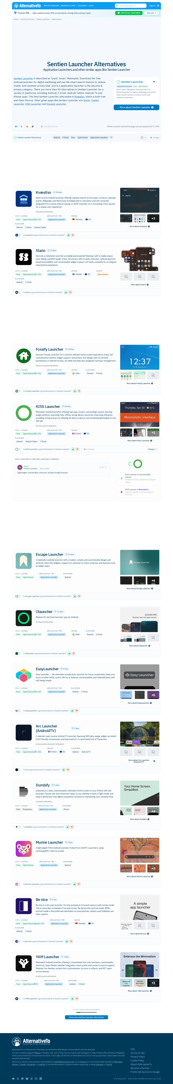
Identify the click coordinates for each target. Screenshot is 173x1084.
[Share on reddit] (27, 126)
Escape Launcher (56, 103)
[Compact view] (145, 137)
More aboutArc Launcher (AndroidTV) (139, 761)
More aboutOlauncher (138, 646)
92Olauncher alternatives (44, 622)
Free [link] (73, 137)
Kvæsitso (79, 96)
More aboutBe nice (138, 934)
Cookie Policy (137, 1060)
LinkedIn (41, 1064)
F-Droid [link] (66, 137)
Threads (22, 1064)
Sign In (152, 5)
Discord (83, 1062)
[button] (57, 192)
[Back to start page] (28, 5)
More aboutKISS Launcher (139, 441)
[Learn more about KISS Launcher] (23, 413)
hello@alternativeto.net (64, 1062)
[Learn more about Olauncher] (23, 618)
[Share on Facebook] (16, 126)
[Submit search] (117, 6)
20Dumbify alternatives (44, 801)
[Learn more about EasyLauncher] (23, 675)
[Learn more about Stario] (23, 257)
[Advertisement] (86, 39)
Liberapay (100, 1064)
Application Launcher (124, 86)
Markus (37, 1053)
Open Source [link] (83, 137)
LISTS (91, 6)
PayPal (109, 1064)
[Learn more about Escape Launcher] (23, 560)
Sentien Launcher (23, 78)
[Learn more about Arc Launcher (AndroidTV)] (23, 732)
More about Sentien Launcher (135, 107)
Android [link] (57, 137)
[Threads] (31, 1078)
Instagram (31, 1064)
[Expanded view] (141, 137)
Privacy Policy (138, 1056)
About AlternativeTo (141, 1064)
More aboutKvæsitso (138, 226)
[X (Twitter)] (18, 1078)
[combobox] (131, 6)
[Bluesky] (27, 1078)
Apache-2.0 (38, 923)
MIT (35, 984)
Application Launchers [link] (99, 137)
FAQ (133, 1049)
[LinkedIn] (40, 1078)
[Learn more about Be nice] (23, 906)
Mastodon (118, 1062)
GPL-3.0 (37, 219)
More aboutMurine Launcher (138, 876)
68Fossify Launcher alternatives (47, 365)
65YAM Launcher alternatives (46, 976)
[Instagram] (36, 1078)
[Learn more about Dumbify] (23, 791)
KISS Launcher (33, 103)
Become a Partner (140, 1068)
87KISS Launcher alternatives (46, 426)
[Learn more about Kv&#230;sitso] (23, 198)
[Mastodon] (22, 1078)
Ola (29, 1053)
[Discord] (13, 1078)
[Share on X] (21, 126)
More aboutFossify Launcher (138, 383)
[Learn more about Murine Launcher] (23, 848)
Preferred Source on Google (145, 1071)
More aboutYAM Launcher (138, 991)
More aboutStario (138, 285)
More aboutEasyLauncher (138, 703)
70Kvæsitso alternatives (44, 211)
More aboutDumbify (138, 819)
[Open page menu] (158, 6)
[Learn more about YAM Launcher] (23, 963)
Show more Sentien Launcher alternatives (86, 1017)
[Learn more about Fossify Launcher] (23, 355)
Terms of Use (138, 1052)
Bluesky (15, 1064)
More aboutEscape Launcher (138, 588)
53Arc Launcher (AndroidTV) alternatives (50, 744)
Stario (86, 100)
